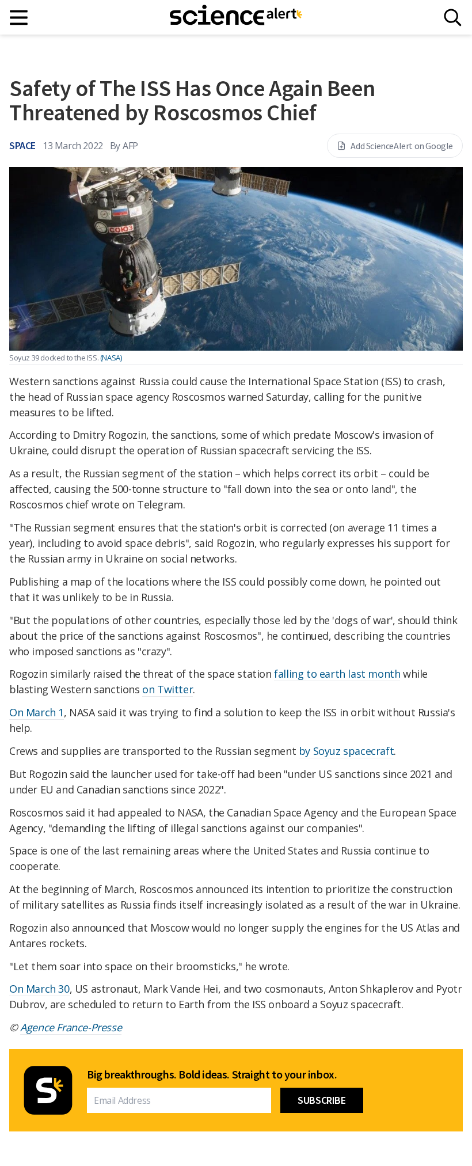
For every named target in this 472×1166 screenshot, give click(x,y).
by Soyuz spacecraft (346, 751)
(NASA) (111, 357)
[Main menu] (19, 17)
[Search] (453, 17)
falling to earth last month (337, 674)
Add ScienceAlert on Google (402, 145)
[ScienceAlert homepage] (236, 17)
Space (22, 145)
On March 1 (36, 712)
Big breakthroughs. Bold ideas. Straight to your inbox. (212, 1074)
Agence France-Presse (70, 1027)
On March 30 (39, 989)
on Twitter (167, 689)
